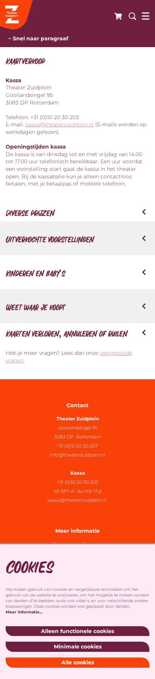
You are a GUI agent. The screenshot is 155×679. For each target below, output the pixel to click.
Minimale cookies (78, 646)
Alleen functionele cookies (77, 631)
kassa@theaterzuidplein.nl (59, 124)
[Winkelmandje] (116, 15)
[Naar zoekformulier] (129, 15)
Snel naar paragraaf (39, 38)
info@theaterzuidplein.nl (77, 455)
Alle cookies (77, 662)
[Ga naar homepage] (17, 15)
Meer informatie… (24, 612)
